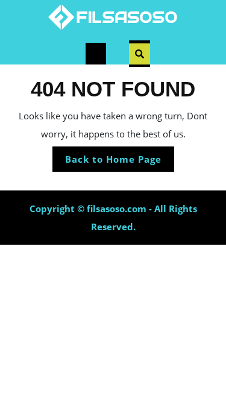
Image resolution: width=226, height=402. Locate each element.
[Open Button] (96, 53)
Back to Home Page (119, 162)
